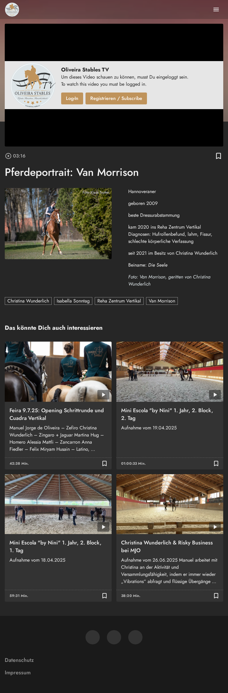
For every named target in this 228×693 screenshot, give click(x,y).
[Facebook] (93, 637)
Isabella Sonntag (73, 300)
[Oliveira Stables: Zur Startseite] (12, 9)
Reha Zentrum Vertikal (119, 300)
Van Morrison (162, 300)
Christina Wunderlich (28, 300)
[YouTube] (135, 637)
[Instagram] (114, 637)
